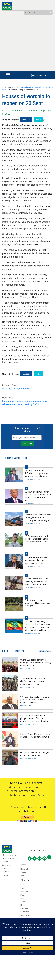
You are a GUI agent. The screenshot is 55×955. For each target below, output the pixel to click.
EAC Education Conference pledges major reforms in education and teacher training (34, 718)
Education (24, 911)
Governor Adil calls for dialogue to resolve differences (34, 754)
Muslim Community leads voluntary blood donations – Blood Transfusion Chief (37, 581)
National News (46, 87)
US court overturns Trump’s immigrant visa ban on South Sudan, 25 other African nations (38, 496)
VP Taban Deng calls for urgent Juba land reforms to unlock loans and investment (34, 700)
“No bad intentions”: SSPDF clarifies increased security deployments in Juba (32, 681)
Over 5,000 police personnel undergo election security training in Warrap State (35, 662)
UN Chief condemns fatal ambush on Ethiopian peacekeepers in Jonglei (36, 560)
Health (37, 87)
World (23, 875)
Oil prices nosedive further (16, 388)
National (24, 869)
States (23, 872)
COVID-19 (22, 87)
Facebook (26, 119)
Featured (30, 87)
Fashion (23, 898)
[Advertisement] (27, 43)
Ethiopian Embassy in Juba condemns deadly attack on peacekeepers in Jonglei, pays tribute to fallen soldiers (38, 625)
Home (14, 87)
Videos (23, 901)
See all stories (45, 651)
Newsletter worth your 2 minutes (27, 430)
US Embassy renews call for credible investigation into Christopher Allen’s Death (37, 539)
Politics (23, 884)
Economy (24, 908)
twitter (38, 119)
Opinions (24, 891)
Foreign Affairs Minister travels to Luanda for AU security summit (35, 735)
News (4, 90)
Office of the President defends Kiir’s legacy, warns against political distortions (37, 473)
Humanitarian (26, 915)
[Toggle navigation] (7, 74)
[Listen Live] (32, 75)
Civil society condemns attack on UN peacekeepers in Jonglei (37, 603)
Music (22, 895)
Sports (23, 888)
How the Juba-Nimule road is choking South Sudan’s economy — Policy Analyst (38, 517)
